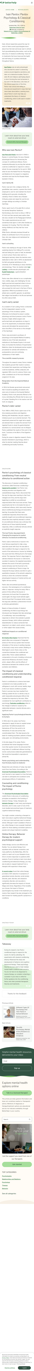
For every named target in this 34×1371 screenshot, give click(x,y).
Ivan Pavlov (8, 67)
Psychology (6, 1182)
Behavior (5, 1188)
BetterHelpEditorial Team (17, 27)
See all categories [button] (9, 1194)
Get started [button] (17, 1164)
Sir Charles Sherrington (9, 638)
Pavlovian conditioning (17, 703)
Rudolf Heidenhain (8, 272)
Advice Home (10, 10)
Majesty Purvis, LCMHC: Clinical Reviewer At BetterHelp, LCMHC (17, 32)
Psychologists (23, 10)
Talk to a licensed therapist (17, 1093)
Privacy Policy (5, 1357)
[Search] (30, 1119)
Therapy (5, 1185)
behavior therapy (7, 803)
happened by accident (9, 488)
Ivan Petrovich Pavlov (9, 154)
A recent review (7, 871)
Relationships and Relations (11, 1179)
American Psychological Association (14, 772)
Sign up (17, 1068)
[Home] (8, 3)
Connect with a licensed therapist (17, 142)
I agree (24, 1368)
